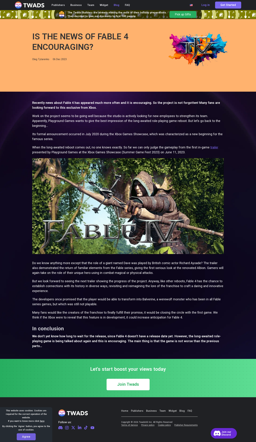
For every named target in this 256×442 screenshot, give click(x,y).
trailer (214, 147)
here (42, 421)
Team (163, 410)
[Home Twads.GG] (29, 5)
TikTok (86, 428)
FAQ (190, 410)
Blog (182, 410)
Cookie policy (164, 425)
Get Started (228, 5)
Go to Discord (224, 433)
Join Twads (128, 384)
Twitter (73, 428)
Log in (205, 5)
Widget (173, 410)
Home (124, 410)
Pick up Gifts (183, 14)
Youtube (92, 428)
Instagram (67, 428)
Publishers (137, 410)
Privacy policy (147, 425)
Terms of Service (129, 425)
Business (151, 410)
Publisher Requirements (186, 425)
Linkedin (79, 428)
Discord (60, 428)
